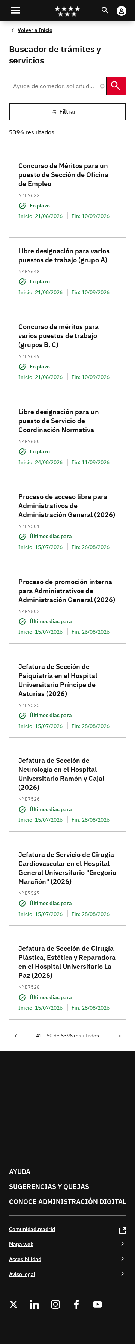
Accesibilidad (25, 1259)
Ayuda (19, 1171)
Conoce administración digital (67, 1201)
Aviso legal (22, 1274)
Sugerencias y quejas (49, 1186)
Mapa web (21, 1244)
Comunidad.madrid (32, 1229)
